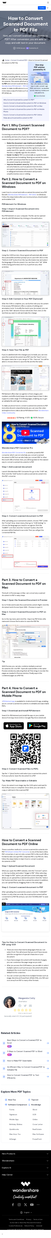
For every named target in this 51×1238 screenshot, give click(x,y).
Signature (13, 1114)
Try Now (41, 8)
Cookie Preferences (16, 1226)
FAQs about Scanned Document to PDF (18, 118)
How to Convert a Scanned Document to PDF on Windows (24, 103)
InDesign (12, 1139)
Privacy (28, 1219)
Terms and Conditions (16, 1219)
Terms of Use (37, 1219)
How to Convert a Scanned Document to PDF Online (22, 115)
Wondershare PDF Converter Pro (14, 453)
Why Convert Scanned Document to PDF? (18, 100)
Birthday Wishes (15, 1124)
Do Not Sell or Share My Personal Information (25, 1223)
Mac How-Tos (15, 1134)
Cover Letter (38, 1124)
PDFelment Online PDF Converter (17, 852)
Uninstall (39, 1226)
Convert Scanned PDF (19, 60)
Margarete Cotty (26, 998)
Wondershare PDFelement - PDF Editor (16, 86)
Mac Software (38, 1134)
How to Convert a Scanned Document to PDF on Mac (23, 106)
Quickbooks (14, 1129)
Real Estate (37, 1129)
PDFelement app (9, 701)
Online (35, 1119)
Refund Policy (29, 1226)
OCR (34, 1114)
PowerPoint (37, 1139)
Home (7, 60)
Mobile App (14, 1119)
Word (35, 1109)
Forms (11, 1109)
